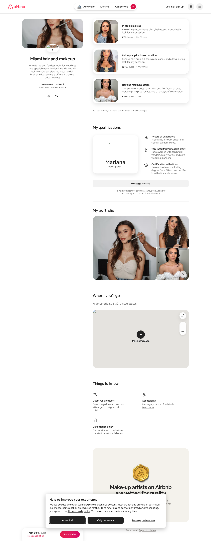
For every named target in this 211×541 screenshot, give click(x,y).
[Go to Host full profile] (115, 154)
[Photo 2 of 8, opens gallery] (172, 232)
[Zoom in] (182, 325)
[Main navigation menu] (199, 6)
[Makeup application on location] (141, 61)
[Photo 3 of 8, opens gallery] (172, 264)
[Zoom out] (182, 331)
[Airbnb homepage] (16, 6)
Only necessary (105, 520)
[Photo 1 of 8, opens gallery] (124, 248)
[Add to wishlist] (56, 96)
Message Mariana (140, 183)
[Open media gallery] (52, 33)
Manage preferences (143, 520)
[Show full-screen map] (182, 315)
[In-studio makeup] (141, 31)
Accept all (67, 520)
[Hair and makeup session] (141, 90)
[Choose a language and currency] (191, 6)
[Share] (48, 96)
